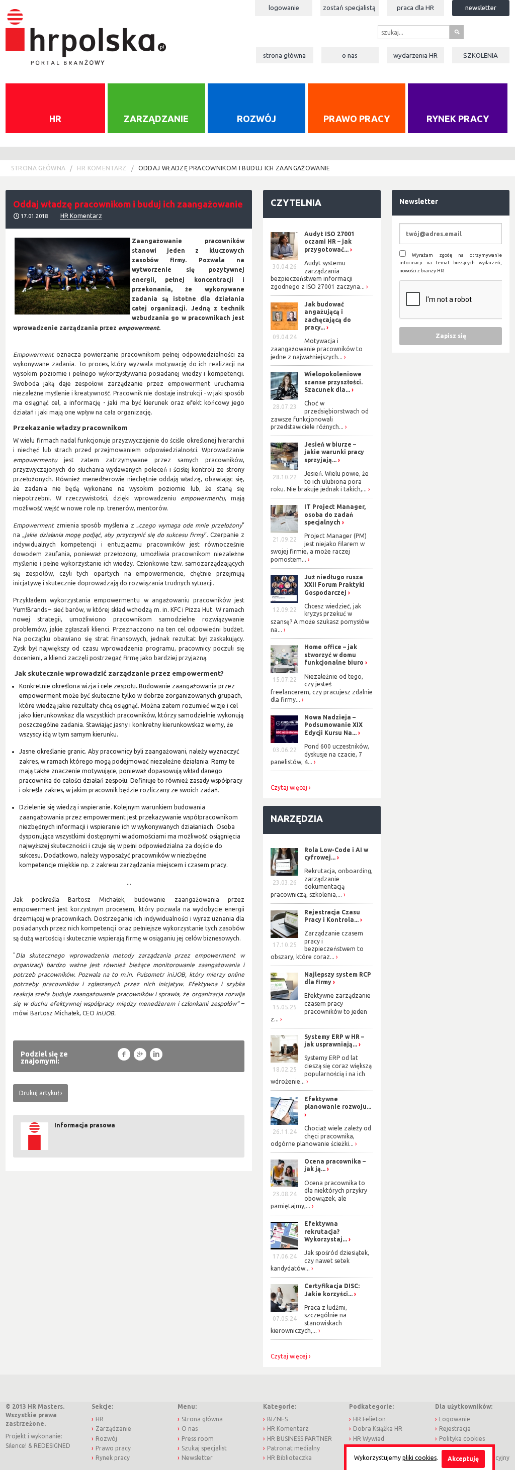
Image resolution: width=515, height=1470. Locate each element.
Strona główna (284, 55)
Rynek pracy (457, 119)
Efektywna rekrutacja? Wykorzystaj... (325, 1231)
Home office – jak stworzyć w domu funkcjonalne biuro (334, 655)
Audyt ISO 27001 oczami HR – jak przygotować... (329, 242)
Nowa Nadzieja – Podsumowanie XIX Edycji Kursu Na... (333, 725)
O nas (350, 55)
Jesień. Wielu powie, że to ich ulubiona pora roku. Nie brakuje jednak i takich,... (320, 481)
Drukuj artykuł (39, 1093)
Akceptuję (463, 1458)
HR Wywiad (368, 1438)
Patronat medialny (293, 1448)
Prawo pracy (356, 119)
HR (55, 119)
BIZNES (277, 1419)
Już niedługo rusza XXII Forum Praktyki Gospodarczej (334, 585)
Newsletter (480, 7)
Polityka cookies (462, 1438)
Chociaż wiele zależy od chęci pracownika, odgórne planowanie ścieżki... (321, 1136)
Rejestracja (455, 1428)
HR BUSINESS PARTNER (299, 1438)
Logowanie (284, 7)
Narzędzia (297, 818)
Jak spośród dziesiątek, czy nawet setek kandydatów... (320, 1260)
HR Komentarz (101, 168)
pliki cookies (419, 1457)
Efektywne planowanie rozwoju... (337, 1103)
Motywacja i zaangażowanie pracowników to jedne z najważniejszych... (317, 349)
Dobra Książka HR (377, 1428)
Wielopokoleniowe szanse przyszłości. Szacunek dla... (333, 382)
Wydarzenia (415, 55)
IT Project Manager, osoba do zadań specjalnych (335, 514)
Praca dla (415, 7)
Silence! (16, 1445)
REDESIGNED (52, 1445)
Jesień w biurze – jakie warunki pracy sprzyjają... (334, 452)
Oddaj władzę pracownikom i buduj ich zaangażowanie (234, 168)
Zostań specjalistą (349, 7)
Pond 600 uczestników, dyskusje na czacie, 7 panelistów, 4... (320, 754)
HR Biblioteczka (289, 1457)
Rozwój (256, 119)
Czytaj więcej (289, 788)
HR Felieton (369, 1419)
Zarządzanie (156, 119)
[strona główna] (86, 31)
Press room (198, 1438)
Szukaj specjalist (204, 1448)
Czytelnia (296, 202)
